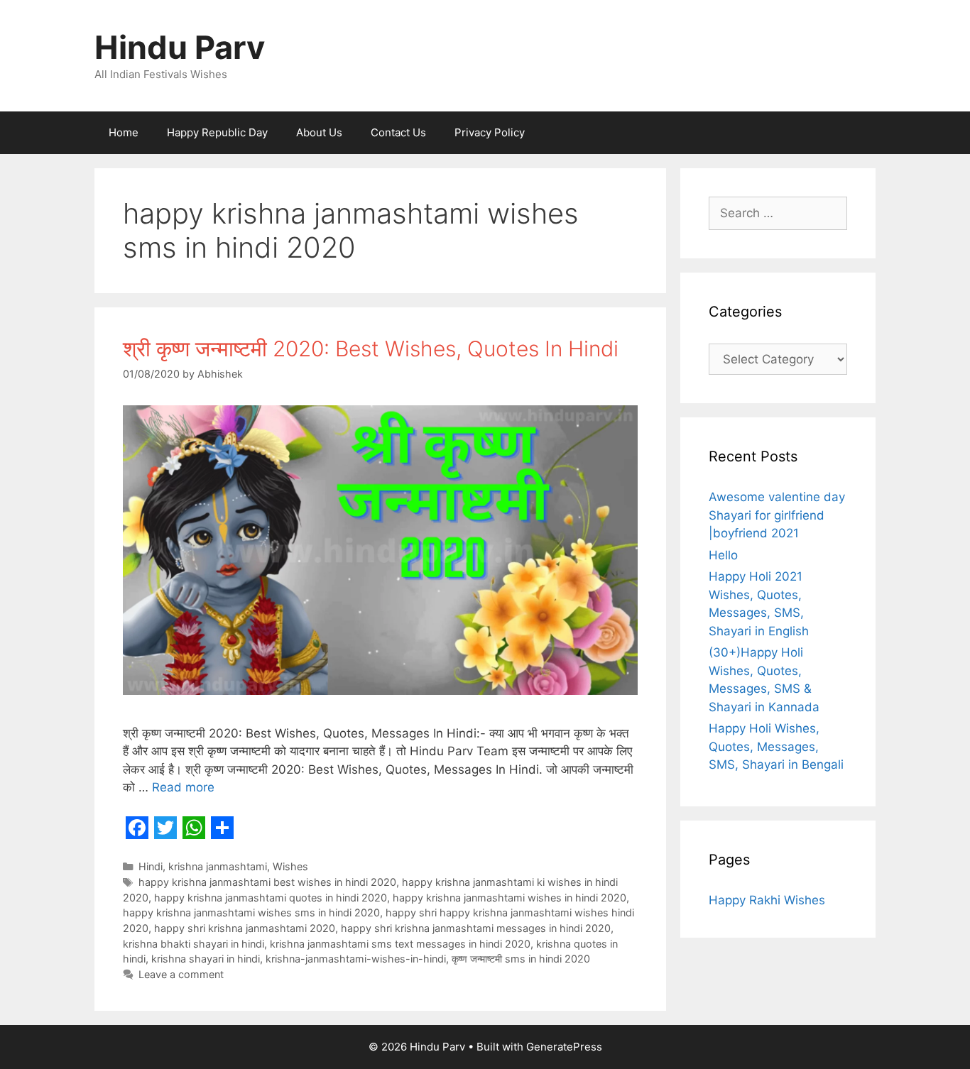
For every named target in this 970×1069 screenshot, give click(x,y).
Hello (723, 555)
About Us (319, 132)
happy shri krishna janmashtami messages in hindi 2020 (476, 928)
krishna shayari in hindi (205, 959)
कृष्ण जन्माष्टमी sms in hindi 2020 (521, 959)
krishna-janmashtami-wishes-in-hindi (356, 959)
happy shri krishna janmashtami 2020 (244, 928)
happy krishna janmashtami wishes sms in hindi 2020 (251, 912)
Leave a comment (181, 974)
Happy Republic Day (217, 132)
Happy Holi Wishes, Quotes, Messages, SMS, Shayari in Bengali (776, 746)
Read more (183, 787)
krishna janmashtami (217, 866)
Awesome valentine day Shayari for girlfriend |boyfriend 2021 (777, 515)
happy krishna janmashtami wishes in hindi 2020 (509, 898)
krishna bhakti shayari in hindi (193, 944)
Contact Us (398, 132)
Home (123, 132)
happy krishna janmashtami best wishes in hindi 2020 (267, 882)
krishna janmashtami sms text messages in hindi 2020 (400, 944)
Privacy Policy (489, 132)
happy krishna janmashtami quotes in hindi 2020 (270, 898)
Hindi (150, 866)
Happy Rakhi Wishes (767, 900)
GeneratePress (564, 1046)
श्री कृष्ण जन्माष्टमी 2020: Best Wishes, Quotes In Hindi (370, 348)
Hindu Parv (179, 47)
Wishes (290, 866)
